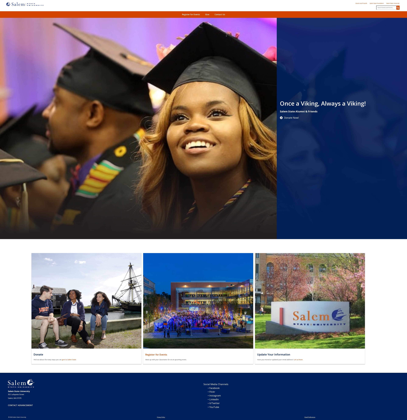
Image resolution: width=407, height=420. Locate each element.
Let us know (298, 359)
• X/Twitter (214, 403)
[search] (398, 8)
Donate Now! (291, 117)
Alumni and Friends (361, 3)
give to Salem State (69, 359)
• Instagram (214, 395)
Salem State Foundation (377, 3)
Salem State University (392, 3)
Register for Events (191, 14)
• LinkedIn (213, 399)
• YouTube (213, 407)
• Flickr (211, 391)
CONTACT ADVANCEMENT (20, 405)
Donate (38, 354)
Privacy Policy (161, 417)
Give (207, 14)
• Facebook (214, 388)
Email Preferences (310, 417)
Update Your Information (273, 354)
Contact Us (220, 14)
